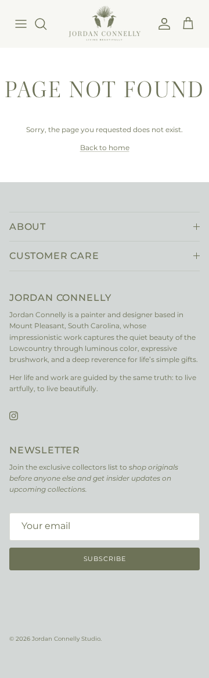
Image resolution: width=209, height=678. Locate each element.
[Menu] (21, 24)
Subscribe (105, 559)
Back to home (104, 147)
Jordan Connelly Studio (66, 638)
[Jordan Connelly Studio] (104, 23)
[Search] (46, 24)
